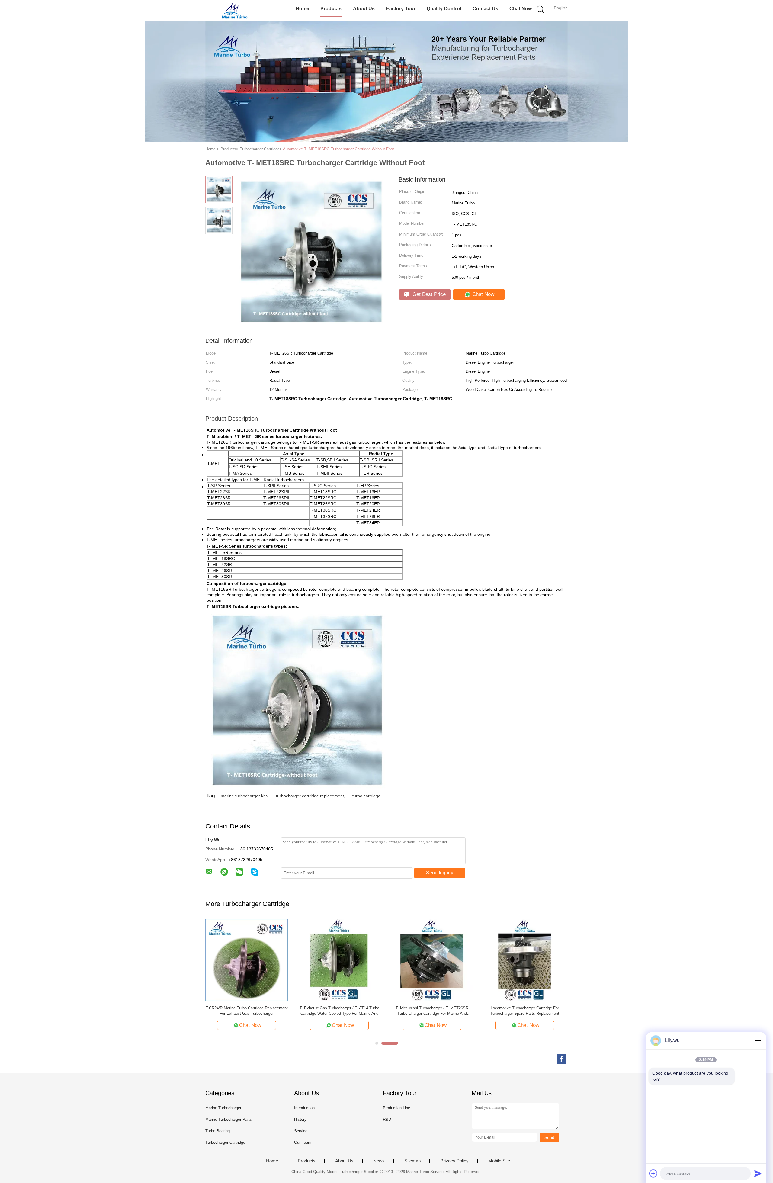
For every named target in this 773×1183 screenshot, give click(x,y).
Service (300, 1131)
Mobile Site (499, 1161)
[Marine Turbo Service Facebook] (561, 1059)
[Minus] (758, 1040)
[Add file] (653, 1173)
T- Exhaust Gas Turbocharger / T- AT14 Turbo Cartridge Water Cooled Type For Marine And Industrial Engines (339, 1011)
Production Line (396, 1108)
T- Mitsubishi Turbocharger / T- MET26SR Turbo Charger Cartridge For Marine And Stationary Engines (432, 1011)
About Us (364, 8)
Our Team (302, 1142)
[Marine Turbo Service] (234, 10)
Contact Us (485, 8)
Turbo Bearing (217, 1131)
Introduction (304, 1108)
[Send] (758, 1173)
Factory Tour (400, 8)
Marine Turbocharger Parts (228, 1119)
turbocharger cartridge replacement (310, 795)
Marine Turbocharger (223, 1108)
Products (331, 8)
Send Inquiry (439, 872)
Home (302, 8)
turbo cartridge (366, 795)
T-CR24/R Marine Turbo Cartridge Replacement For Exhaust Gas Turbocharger (247, 1011)
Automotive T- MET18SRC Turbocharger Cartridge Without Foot (338, 149)
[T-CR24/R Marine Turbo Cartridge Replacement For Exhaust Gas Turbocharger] (246, 959)
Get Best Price (428, 294)
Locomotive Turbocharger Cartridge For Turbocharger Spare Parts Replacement (524, 1011)
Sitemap (412, 1161)
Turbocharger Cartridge (225, 1142)
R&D (387, 1119)
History (300, 1119)
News (379, 1161)
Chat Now (520, 8)
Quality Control (444, 8)
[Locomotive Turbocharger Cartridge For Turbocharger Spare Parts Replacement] (524, 959)
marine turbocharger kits (244, 795)
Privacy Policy (454, 1161)
